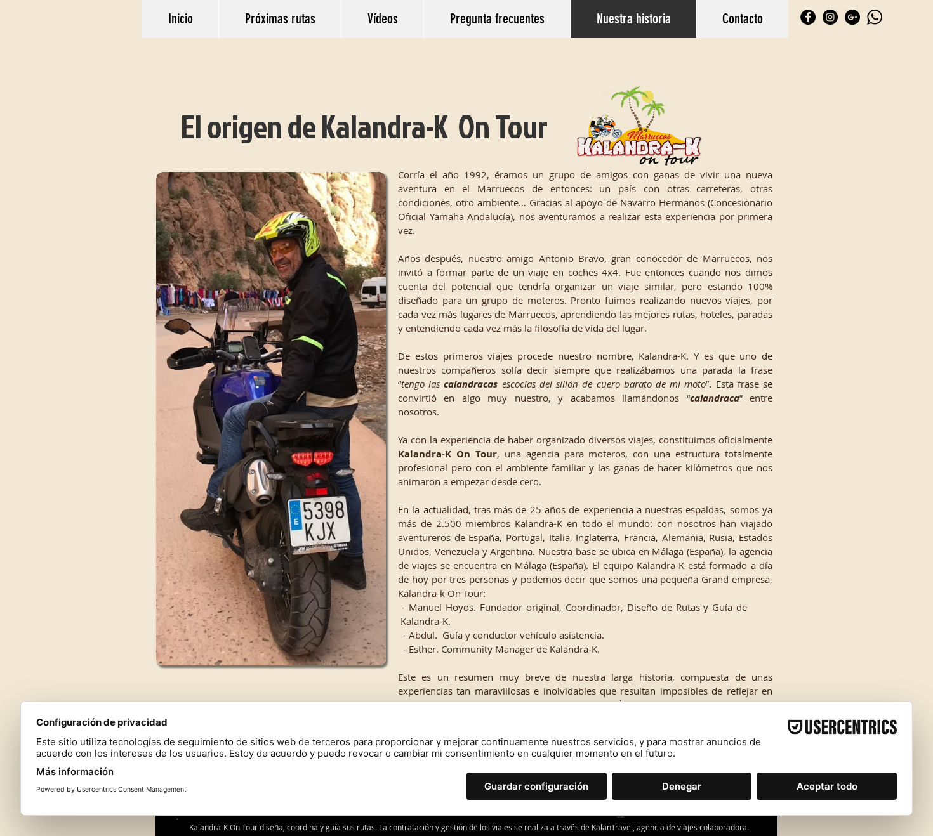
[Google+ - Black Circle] (852, 17)
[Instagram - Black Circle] (830, 17)
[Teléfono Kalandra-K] (874, 17)
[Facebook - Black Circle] (808, 17)
